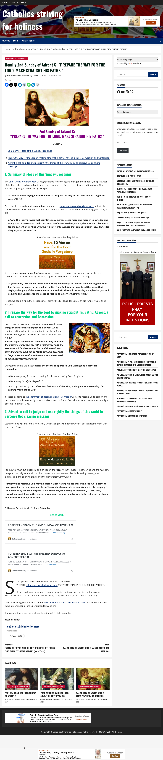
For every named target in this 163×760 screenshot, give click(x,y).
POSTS (15, 40)
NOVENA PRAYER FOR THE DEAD (129, 176)
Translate (136, 63)
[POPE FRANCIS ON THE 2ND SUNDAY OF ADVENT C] (21, 679)
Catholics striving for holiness (32, 19)
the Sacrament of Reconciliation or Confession (49, 396)
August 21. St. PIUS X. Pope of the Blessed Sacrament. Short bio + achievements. (133, 224)
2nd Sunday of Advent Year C (16, 59)
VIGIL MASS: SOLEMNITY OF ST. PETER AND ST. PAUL (136, 369)
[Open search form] (160, 40)
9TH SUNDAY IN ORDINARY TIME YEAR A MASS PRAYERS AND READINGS (134, 400)
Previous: (30, 648)
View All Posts (16, 636)
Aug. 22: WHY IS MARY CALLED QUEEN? (132, 212)
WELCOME (6, 40)
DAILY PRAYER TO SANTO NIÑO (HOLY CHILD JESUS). (136, 230)
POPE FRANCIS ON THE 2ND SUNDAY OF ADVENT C (20, 694)
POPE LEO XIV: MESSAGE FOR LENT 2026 (132, 416)
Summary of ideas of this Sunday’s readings (30, 150)
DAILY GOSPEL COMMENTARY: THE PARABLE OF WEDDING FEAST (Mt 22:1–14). (134, 206)
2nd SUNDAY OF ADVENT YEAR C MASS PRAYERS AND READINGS (90, 694)
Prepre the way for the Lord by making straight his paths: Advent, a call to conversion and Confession (59, 157)
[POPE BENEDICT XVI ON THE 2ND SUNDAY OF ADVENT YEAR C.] (57, 679)
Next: (86, 648)
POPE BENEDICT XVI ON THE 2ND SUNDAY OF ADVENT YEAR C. (54, 694)
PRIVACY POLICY (28, 40)
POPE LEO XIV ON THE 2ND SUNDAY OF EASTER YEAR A (137, 406)
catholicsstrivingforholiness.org (42, 585)
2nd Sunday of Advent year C (23, 181)
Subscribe (123, 151)
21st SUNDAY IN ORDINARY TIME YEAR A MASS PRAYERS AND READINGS (134, 190)
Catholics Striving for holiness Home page (133, 217)
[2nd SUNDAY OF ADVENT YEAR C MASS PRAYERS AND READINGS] (93, 679)
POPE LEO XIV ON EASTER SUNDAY (129, 411)
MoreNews (104, 732)
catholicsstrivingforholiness (18, 76)
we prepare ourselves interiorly (77, 206)
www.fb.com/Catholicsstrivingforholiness (64, 602)
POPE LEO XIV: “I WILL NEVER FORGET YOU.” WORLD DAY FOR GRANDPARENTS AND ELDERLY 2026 (136, 363)
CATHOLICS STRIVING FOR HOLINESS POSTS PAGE (135, 171)
